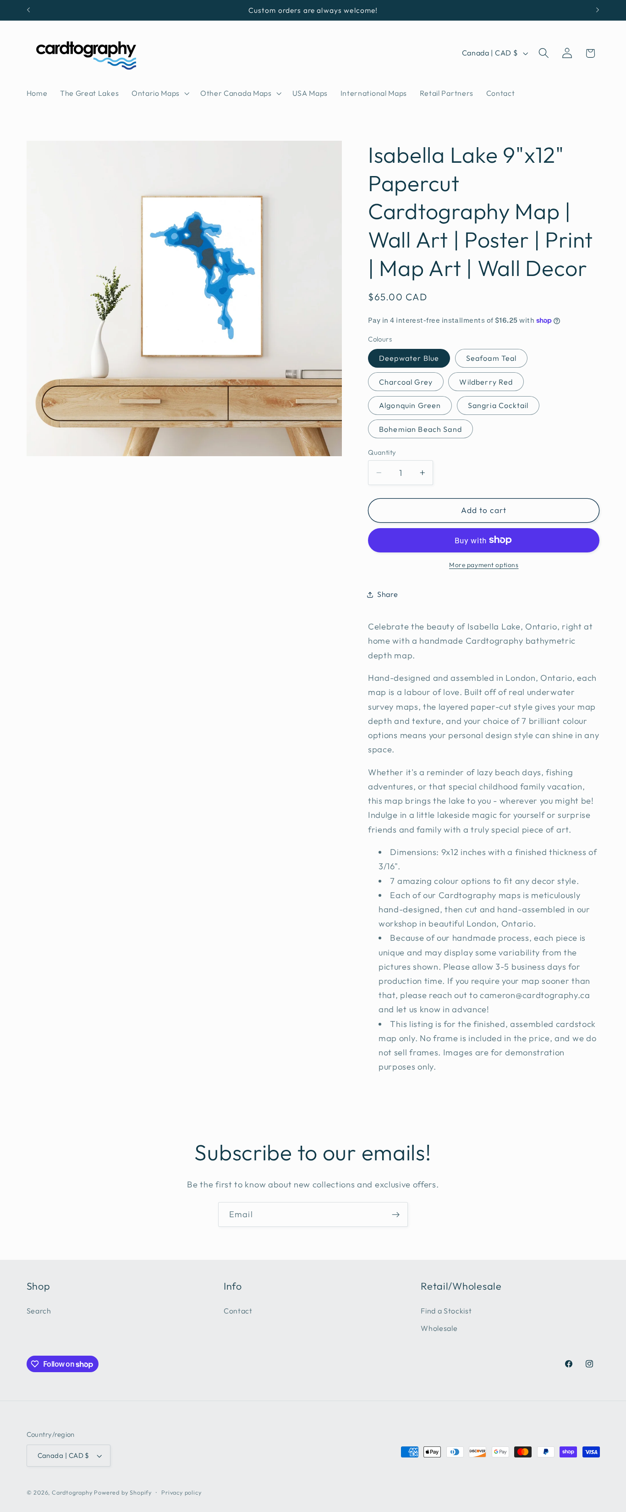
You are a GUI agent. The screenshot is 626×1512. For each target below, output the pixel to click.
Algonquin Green (410, 405)
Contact (238, 1310)
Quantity (382, 452)
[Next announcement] (598, 10)
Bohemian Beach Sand (420, 429)
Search (39, 1310)
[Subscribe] (395, 1214)
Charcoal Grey (406, 381)
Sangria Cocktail (498, 405)
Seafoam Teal (491, 358)
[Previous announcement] (28, 10)
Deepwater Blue (409, 358)
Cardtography (72, 1492)
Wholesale (439, 1328)
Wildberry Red (486, 381)
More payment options (484, 565)
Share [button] (387, 594)
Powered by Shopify (123, 1492)
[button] (159, 93)
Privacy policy (181, 1492)
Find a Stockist (446, 1310)
